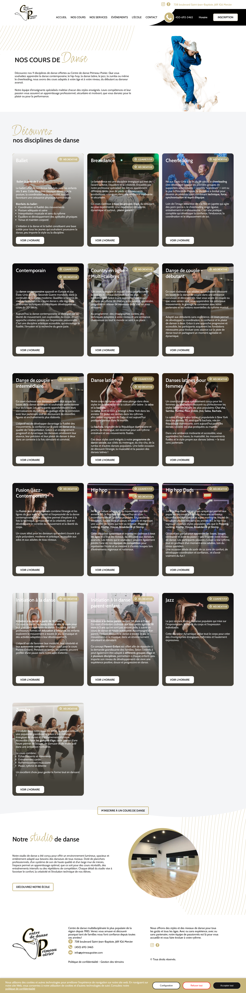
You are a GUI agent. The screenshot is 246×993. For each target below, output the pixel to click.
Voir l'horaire (30, 240)
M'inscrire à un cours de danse (123, 810)
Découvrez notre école (33, 887)
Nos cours (78, 17)
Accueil (61, 17)
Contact (151, 17)
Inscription (225, 17)
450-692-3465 (184, 17)
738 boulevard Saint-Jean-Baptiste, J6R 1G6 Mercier (203, 4)
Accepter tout (226, 985)
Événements (119, 17)
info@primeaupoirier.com (89, 952)
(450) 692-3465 (84, 947)
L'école (137, 17)
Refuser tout (196, 985)
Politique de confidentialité (83, 961)
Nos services (98, 17)
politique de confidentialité (20, 988)
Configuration (166, 985)
